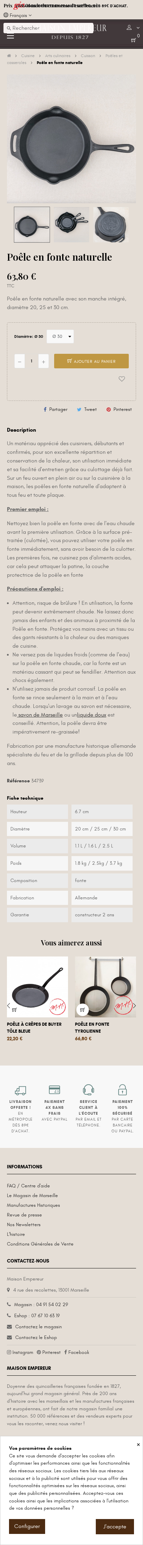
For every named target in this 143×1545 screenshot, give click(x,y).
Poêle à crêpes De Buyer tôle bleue (34, 1028)
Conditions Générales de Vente (40, 1244)
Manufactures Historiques (33, 1205)
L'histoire (16, 1234)
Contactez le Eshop (36, 1337)
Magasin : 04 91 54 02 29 (41, 1305)
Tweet (90, 409)
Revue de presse (24, 1215)
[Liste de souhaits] (122, 379)
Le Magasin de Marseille (32, 1195)
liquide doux (91, 715)
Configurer (27, 1526)
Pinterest (122, 409)
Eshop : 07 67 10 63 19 (37, 1316)
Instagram (22, 1352)
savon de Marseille (40, 715)
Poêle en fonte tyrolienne (92, 1028)
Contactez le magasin (38, 1327)
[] (14, 1010)
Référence (18, 781)
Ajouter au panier (94, 361)
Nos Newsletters (24, 1225)
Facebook (78, 1352)
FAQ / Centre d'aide (28, 1186)
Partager (58, 409)
